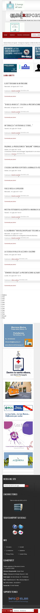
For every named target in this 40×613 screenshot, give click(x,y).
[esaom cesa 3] (10, 68)
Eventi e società (16, 91)
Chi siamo (8, 547)
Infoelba (11, 607)
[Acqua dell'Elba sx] (14, 5)
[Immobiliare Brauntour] (18, 335)
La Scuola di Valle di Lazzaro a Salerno (19, 252)
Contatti (22, 547)
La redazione (9, 550)
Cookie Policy (23, 554)
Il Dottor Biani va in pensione (15, 84)
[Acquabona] (18, 460)
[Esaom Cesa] (25, 66)
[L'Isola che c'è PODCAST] (18, 363)
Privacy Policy (9, 554)
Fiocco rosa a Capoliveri (13, 189)
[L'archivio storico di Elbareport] (18, 507)
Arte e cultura (15, 259)
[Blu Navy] (18, 53)
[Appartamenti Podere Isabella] (18, 435)
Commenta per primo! (10, 96)
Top (3, 605)
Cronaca (14, 154)
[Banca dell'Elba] (18, 410)
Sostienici (22, 550)
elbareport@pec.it (24, 580)
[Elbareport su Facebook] (15, 527)
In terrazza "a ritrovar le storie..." (18, 126)
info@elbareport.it (11, 580)
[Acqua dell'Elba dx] (14, 27)
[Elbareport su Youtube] (15, 532)
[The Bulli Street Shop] (18, 390)
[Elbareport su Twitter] (20, 527)
